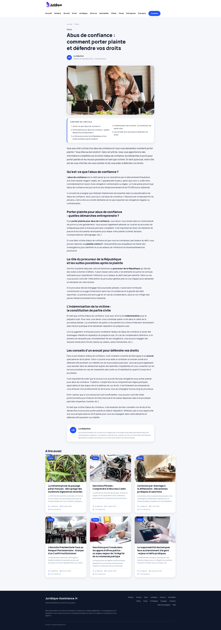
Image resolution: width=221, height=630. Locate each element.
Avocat (67, 13)
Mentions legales (164, 605)
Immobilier (104, 13)
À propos (142, 13)
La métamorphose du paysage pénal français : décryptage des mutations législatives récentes (65, 488)
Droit (74, 13)
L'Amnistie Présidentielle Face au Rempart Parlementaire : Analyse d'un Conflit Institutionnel (66, 550)
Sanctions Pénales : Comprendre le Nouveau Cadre (109, 487)
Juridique (83, 13)
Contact (154, 13)
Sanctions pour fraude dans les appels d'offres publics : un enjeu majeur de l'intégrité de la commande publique (108, 552)
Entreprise (131, 13)
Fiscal (121, 13)
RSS (174, 605)
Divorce (93, 13)
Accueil (48, 13)
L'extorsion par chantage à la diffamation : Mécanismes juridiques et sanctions (152, 488)
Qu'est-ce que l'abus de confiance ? (87, 126)
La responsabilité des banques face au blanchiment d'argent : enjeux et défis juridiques (153, 550)
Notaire (57, 13)
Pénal (113, 13)
